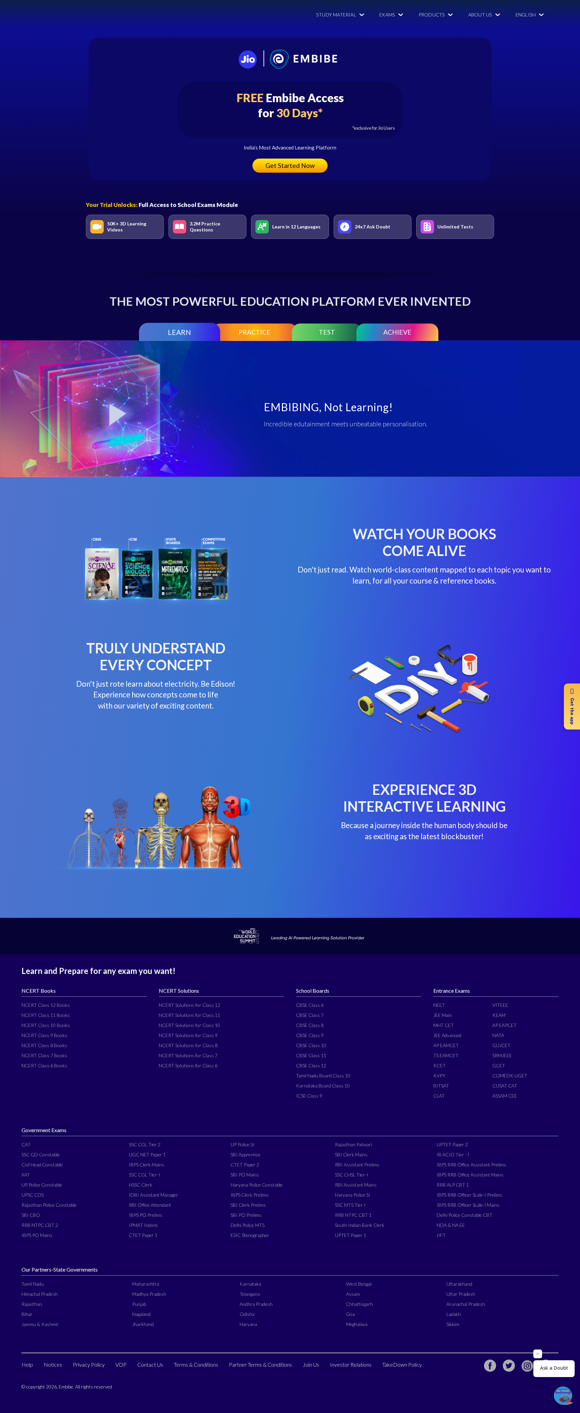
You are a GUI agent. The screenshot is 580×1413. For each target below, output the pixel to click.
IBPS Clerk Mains (146, 1164)
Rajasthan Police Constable (49, 1205)
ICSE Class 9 (309, 1096)
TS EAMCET (445, 1055)
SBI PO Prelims (246, 1215)
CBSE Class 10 (311, 1045)
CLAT (439, 1096)
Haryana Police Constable (257, 1185)
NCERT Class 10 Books (45, 1025)
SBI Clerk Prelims (248, 1205)
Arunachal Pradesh (465, 1304)
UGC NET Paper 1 (147, 1154)
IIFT (441, 1235)
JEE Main (442, 1015)
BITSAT (441, 1085)
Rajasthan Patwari (353, 1144)
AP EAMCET (446, 1045)
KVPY (439, 1075)
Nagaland (141, 1314)
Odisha (247, 1314)
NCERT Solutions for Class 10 (189, 1025)
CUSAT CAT (504, 1085)
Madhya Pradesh (149, 1294)
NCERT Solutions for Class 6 (188, 1065)
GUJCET (501, 1045)
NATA (498, 1035)
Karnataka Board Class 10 (323, 1085)
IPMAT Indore (143, 1225)
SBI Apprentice (245, 1154)
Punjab (139, 1304)
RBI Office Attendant (150, 1205)
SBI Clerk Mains (351, 1154)
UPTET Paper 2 (452, 1144)
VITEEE (500, 1005)
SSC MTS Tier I (350, 1205)
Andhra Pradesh (256, 1304)
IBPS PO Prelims (145, 1215)
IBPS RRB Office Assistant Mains (470, 1175)
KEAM (498, 1015)
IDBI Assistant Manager (153, 1195)
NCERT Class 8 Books (44, 1045)
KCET (439, 1065)
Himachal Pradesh (39, 1294)
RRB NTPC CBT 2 (39, 1225)
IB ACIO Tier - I (453, 1154)
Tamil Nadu (32, 1284)
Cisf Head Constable (42, 1164)
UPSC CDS (32, 1195)
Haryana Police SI (352, 1195)
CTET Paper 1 (143, 1235)
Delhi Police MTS (247, 1225)
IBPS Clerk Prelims (250, 1195)
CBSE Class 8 (310, 1025)
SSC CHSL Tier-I (351, 1175)
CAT (26, 1144)
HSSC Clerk (140, 1185)
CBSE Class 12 (311, 1065)
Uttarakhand (459, 1284)
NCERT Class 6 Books (44, 1065)
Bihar (27, 1314)
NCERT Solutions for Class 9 (188, 1035)
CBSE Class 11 (311, 1055)
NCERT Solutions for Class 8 (188, 1045)
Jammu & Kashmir (40, 1324)
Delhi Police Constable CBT (464, 1215)
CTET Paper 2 (245, 1164)
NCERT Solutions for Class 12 (189, 1005)
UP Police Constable (41, 1185)
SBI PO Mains (245, 1175)
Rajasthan (31, 1304)
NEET (439, 1005)
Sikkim (452, 1324)
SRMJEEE (502, 1055)
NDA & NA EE (451, 1225)
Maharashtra (145, 1284)
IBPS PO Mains (36, 1235)
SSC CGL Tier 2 (144, 1144)
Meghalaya (357, 1324)
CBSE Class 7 (310, 1015)
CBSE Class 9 (310, 1035)
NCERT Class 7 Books (44, 1055)
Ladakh (453, 1314)
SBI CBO (30, 1215)
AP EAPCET (504, 1025)
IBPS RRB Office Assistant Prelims (471, 1164)
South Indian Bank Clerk (359, 1225)
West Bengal (359, 1284)
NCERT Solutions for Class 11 (189, 1015)
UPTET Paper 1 (350, 1235)
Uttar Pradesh (460, 1294)
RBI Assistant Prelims (357, 1164)
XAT (25, 1175)
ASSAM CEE (504, 1096)
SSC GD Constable (40, 1154)
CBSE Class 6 (310, 1005)
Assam (353, 1294)
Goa (350, 1314)
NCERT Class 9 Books (44, 1035)
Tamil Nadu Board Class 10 (323, 1075)
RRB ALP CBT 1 (453, 1185)
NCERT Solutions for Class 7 (188, 1055)
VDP (121, 1364)
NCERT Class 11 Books (45, 1015)
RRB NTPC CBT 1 (353, 1215)
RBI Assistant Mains (356, 1185)
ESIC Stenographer (250, 1235)
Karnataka (250, 1284)
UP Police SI (242, 1144)
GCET (498, 1065)
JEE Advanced (447, 1035)
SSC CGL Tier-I (144, 1175)
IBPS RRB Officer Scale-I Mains (468, 1205)
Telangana (250, 1294)
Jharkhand (143, 1324)
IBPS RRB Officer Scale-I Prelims (469, 1195)
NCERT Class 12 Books (45, 1005)
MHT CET (443, 1025)
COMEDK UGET (509, 1075)
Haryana (248, 1324)
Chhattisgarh (359, 1304)
